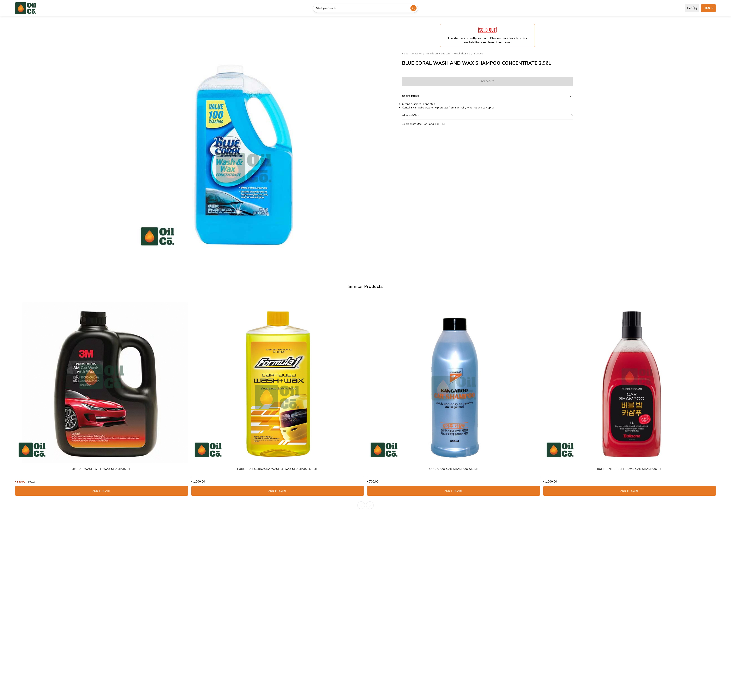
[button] (140, 146)
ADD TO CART (102, 490)
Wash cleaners (462, 53)
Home (405, 53)
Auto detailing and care (438, 53)
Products (417, 53)
